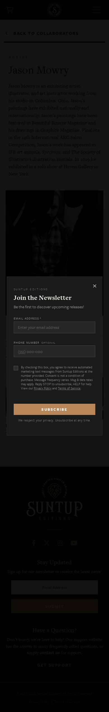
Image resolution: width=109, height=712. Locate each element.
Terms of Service (69, 388)
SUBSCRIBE (54, 409)
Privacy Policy (42, 388)
